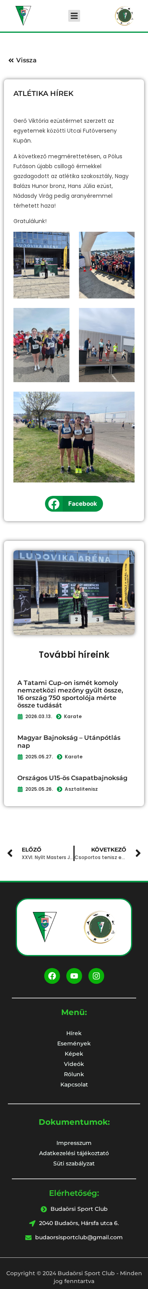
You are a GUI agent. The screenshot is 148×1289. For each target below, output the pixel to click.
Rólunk (74, 1074)
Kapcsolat (74, 1084)
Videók (74, 1064)
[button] (74, 16)
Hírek (74, 1033)
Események (74, 1043)
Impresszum (74, 1142)
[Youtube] (74, 976)
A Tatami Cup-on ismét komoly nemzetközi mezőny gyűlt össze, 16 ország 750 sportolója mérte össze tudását (70, 694)
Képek (74, 1053)
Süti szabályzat (74, 1163)
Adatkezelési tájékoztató (74, 1153)
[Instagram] (96, 976)
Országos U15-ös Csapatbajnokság (72, 778)
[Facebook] (52, 976)
